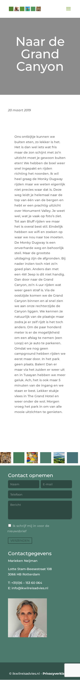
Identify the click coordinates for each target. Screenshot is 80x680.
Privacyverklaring (57, 674)
